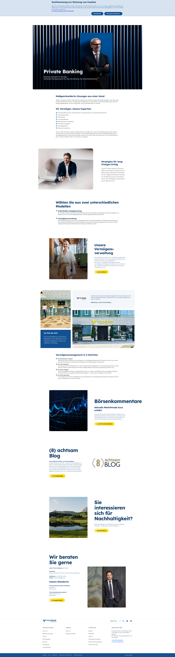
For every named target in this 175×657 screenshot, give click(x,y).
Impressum (45, 655)
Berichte (45, 642)
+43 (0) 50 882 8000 (117, 640)
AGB (49, 655)
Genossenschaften (70, 633)
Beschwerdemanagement (95, 642)
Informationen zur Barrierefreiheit (65, 655)
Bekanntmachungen (48, 633)
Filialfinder (91, 633)
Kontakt (91, 636)
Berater (90, 631)
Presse (44, 636)
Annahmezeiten (47, 647)
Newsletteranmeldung (94, 639)
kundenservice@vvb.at (118, 642)
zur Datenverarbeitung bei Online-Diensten (63, 11)
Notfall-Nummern (93, 644)
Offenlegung (46, 644)
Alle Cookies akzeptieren (113, 13)
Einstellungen (97, 13)
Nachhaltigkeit (46, 639)
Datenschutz (54, 655)
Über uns (45, 631)
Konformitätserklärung (77, 655)
